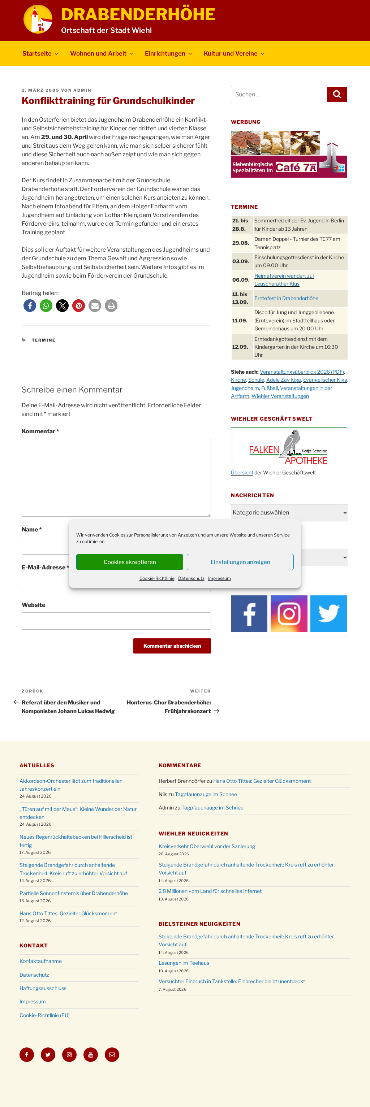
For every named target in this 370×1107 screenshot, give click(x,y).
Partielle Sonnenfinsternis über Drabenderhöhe (74, 893)
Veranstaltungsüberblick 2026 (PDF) (302, 372)
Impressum (219, 578)
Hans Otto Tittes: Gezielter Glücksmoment (68, 913)
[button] (29, 305)
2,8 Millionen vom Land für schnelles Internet (210, 891)
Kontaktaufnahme (41, 961)
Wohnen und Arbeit (98, 53)
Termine (44, 340)
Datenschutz (191, 578)
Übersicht (242, 472)
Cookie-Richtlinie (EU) (45, 1015)
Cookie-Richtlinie (157, 578)
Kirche (238, 380)
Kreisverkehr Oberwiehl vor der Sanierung (207, 846)
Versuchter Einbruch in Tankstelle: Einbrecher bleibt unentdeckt (232, 981)
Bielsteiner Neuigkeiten (200, 924)
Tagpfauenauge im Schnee (206, 794)
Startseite (37, 53)
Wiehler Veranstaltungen (280, 396)
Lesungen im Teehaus (184, 963)
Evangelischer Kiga (325, 380)
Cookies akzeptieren (130, 562)
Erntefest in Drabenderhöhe (286, 298)
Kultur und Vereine (231, 53)
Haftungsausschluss (43, 988)
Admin (82, 90)
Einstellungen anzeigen (240, 562)
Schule (256, 380)
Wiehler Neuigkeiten (193, 833)
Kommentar (40, 431)
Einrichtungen (165, 53)
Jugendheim (245, 388)
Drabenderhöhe (138, 14)
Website (33, 605)
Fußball (269, 388)
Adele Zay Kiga (283, 380)
